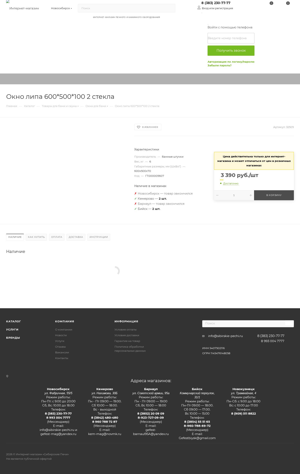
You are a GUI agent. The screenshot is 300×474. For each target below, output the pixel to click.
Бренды (13, 337)
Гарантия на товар (127, 341)
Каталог (13, 321)
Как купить (36, 237)
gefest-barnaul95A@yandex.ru (151, 432)
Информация (126, 321)
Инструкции (99, 237)
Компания (64, 321)
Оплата (56, 237)
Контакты (61, 358)
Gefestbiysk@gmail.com (197, 438)
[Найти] (170, 8)
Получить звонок (231, 50)
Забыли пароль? (220, 65)
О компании (63, 329)
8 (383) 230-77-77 (215, 3)
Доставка (76, 237)
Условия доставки (126, 335)
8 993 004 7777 (272, 341)
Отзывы (60, 346)
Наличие (15, 237)
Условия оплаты (125, 329)
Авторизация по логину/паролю (231, 61)
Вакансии (62, 352)
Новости (61, 335)
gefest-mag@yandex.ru (58, 434)
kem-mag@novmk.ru (104, 434)
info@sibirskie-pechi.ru (225, 336)
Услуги (12, 329)
